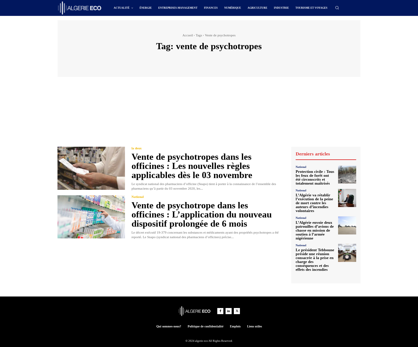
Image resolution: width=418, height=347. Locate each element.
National (137, 197)
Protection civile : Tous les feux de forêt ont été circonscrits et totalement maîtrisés (315, 177)
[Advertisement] (209, 113)
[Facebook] (220, 311)
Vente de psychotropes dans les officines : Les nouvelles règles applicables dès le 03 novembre (191, 166)
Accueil (187, 35)
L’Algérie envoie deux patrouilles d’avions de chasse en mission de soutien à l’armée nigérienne (315, 230)
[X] (237, 311)
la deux (136, 148)
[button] (337, 8)
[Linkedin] (229, 311)
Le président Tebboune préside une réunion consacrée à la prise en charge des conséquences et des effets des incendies (315, 260)
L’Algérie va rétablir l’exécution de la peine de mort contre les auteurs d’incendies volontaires (314, 203)
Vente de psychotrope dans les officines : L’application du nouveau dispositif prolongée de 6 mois (201, 214)
